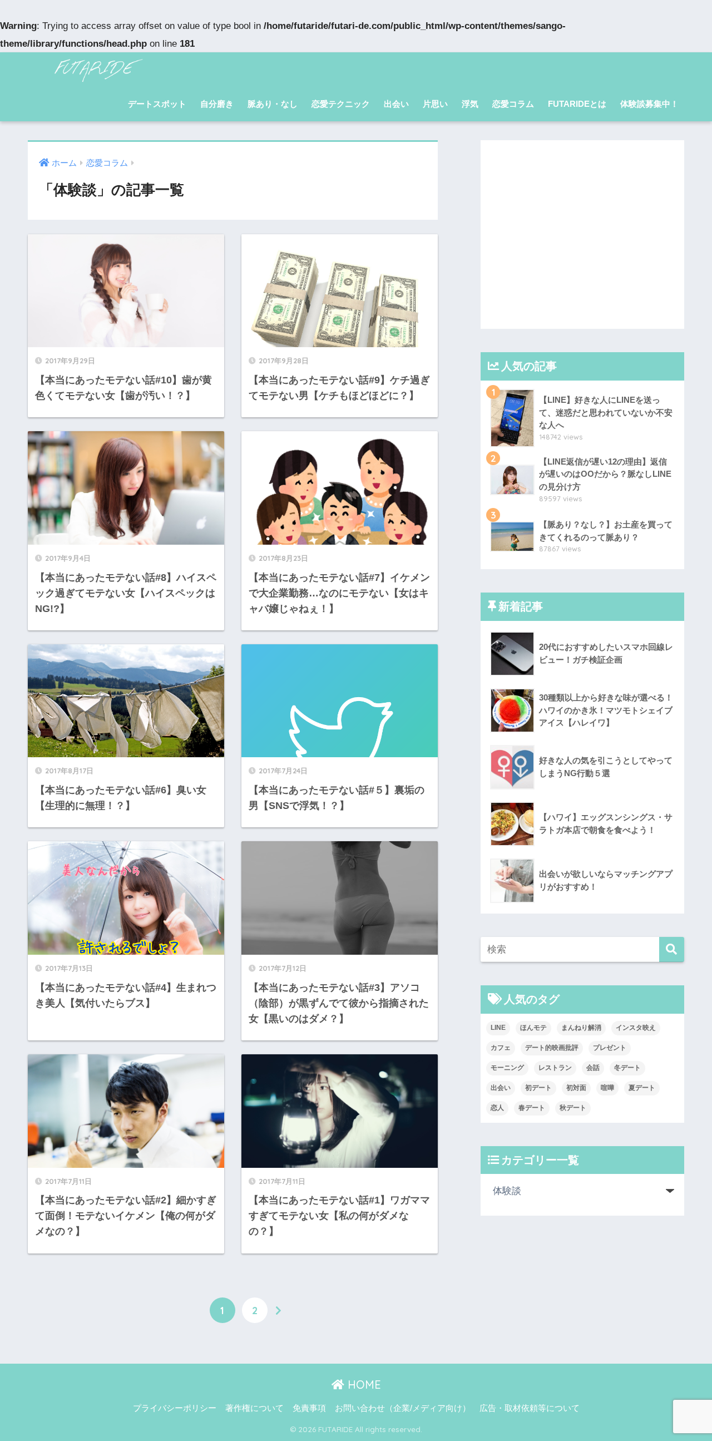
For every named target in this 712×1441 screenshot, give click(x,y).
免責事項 (309, 1408)
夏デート (642, 1088)
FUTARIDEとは (577, 103)
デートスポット (157, 103)
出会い (396, 103)
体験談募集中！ (649, 103)
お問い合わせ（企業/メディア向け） (403, 1408)
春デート (531, 1108)
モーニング (507, 1068)
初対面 (576, 1088)
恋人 (497, 1108)
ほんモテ (533, 1028)
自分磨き (217, 103)
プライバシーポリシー (174, 1408)
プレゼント (609, 1048)
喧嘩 (607, 1088)
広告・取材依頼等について (529, 1408)
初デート (538, 1088)
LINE (498, 1028)
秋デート (573, 1108)
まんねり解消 (581, 1028)
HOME (362, 1384)
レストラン (555, 1068)
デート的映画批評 (551, 1048)
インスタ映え (636, 1028)
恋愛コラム (513, 103)
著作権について (254, 1408)
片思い (435, 103)
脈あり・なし (273, 103)
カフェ (501, 1048)
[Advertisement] (582, 234)
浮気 (470, 103)
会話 (593, 1068)
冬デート (627, 1068)
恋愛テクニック (341, 103)
